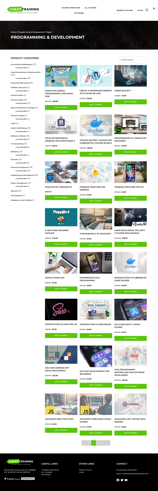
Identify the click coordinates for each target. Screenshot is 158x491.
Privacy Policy (85, 470)
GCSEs (13, 123)
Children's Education (19, 87)
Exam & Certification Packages (23, 108)
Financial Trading (17, 115)
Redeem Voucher (125, 10)
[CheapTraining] (21, 10)
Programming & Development (31, 32)
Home (13, 32)
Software (79, 13)
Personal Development (20, 167)
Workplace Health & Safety (21, 200)
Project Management (19, 183)
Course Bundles (21, 68)
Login (140, 10)
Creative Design (17, 100)
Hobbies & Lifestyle (18, 136)
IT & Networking (17, 144)
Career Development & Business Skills (25, 72)
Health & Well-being (19, 128)
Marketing (15, 152)
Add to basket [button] (61, 107)
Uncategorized (16, 195)
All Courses (90, 8)
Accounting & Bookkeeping (21, 64)
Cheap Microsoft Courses (20, 83)
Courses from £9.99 (71, 8)
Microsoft (14, 159)
